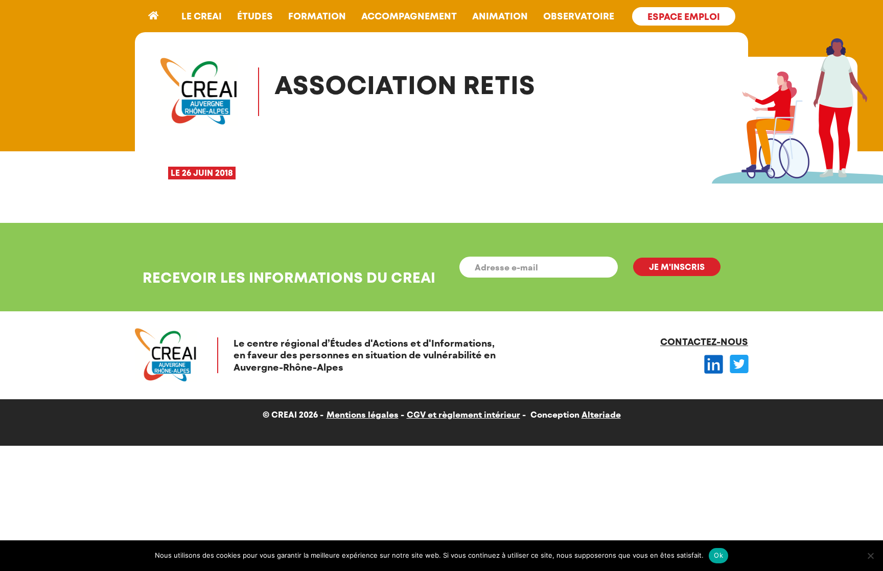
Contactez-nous (704, 341)
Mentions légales (363, 414)
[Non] (870, 556)
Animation (500, 15)
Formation (317, 15)
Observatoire (578, 15)
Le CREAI (201, 15)
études (255, 15)
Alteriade (601, 414)
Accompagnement (409, 15)
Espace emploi (683, 16)
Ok (718, 555)
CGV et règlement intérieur (463, 414)
